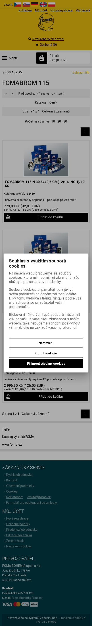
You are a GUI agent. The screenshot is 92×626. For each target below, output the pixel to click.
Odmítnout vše (46, 353)
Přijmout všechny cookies (46, 363)
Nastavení (46, 343)
